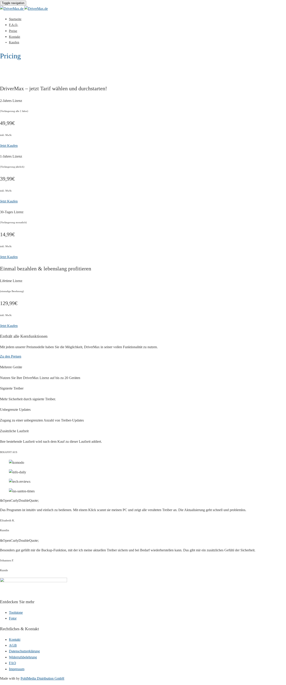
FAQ (12, 663)
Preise (13, 31)
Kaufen (14, 42)
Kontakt (14, 36)
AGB (13, 645)
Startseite (15, 19)
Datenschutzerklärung (24, 651)
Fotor (13, 618)
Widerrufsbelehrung (23, 657)
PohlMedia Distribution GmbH (42, 678)
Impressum (16, 669)
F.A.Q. (13, 25)
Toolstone (16, 612)
